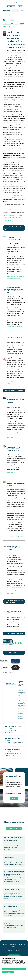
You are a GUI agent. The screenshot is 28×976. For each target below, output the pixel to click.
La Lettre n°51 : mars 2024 (12, 749)
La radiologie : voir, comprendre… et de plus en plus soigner (13, 905)
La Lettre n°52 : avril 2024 (12, 738)
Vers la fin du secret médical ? (12, 922)
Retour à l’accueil (7, 220)
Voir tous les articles (14, 828)
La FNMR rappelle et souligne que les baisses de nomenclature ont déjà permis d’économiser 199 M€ (14, 873)
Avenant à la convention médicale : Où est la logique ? (13, 856)
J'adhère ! (14, 798)
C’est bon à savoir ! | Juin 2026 (12, 889)
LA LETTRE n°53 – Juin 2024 (12, 727)
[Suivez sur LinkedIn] (17, 2)
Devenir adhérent (11, 6)
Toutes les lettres (14, 761)
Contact (20, 6)
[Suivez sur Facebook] (11, 2)
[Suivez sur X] (14, 2)
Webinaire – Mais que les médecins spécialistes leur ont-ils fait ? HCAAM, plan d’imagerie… (13, 839)
